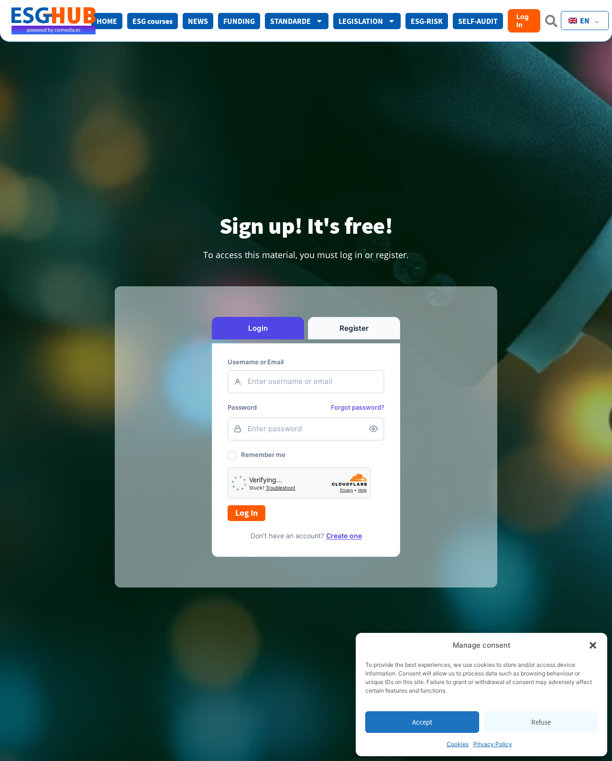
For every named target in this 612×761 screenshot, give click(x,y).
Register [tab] (354, 328)
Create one (344, 536)
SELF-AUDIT (478, 21)
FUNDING (239, 21)
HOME (107, 21)
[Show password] (373, 429)
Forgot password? (357, 407)
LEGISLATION (361, 21)
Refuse (541, 722)
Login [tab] (257, 328)
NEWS (198, 21)
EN (584, 20)
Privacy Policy (492, 744)
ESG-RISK (427, 21)
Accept (422, 722)
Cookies (458, 744)
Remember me (263, 454)
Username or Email (256, 362)
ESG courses (152, 21)
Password (242, 407)
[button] (593, 645)
